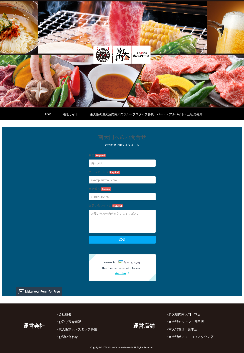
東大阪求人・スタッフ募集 (78, 329)
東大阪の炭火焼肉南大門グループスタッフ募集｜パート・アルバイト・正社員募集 (146, 114)
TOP (48, 114)
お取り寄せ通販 (70, 322)
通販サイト (70, 114)
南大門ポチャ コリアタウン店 (190, 337)
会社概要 (65, 314)
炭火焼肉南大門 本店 (184, 314)
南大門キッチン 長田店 (186, 322)
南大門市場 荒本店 (182, 329)
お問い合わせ (68, 337)
